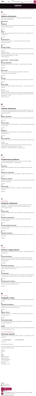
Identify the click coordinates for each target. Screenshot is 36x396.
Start (9, 1)
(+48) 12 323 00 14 (20, 339)
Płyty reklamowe (19, 17)
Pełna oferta (7, 19)
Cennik (2, 29)
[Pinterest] (5, 391)
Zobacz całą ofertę (27, 19)
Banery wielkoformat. (19, 8)
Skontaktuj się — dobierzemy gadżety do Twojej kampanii (12, 147)
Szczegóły (3, 262)
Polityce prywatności (25, 389)
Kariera (2, 354)
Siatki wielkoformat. (16, 11)
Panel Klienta (29, 1)
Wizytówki (16, 5)
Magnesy (16, 19)
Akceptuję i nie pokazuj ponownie (28, 391)
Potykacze (19, 19)
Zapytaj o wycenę (4, 56)
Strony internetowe (5, 361)
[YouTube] (4, 391)
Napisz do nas (7, 388)
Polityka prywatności (9, 395)
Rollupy (16, 14)
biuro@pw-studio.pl (6, 385)
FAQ (2, 353)
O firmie (22, 2)
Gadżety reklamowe (5, 358)
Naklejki (19, 10)
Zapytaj (2, 44)
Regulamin (3, 395)
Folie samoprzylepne (16, 17)
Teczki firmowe (19, 14)
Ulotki (19, 5)
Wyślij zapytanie (7, 339)
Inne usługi (3, 362)
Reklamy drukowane (5, 356)
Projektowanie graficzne (6, 359)
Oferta (13, 1)
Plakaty (16, 7)
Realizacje (17, 1)
